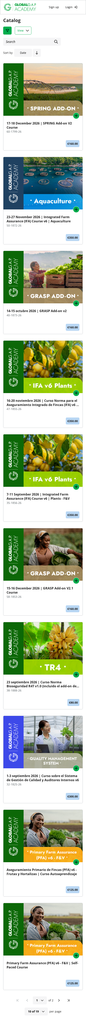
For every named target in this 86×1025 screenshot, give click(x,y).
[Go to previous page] (27, 1000)
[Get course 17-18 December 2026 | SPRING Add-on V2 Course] (76, 116)
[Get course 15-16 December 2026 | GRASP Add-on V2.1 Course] (76, 581)
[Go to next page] (59, 1000)
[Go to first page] (18, 1000)
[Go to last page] (69, 1000)
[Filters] (7, 31)
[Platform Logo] (22, 7)
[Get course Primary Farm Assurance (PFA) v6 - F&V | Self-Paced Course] (76, 955)
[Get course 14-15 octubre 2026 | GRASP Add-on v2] (76, 303)
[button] (37, 53)
